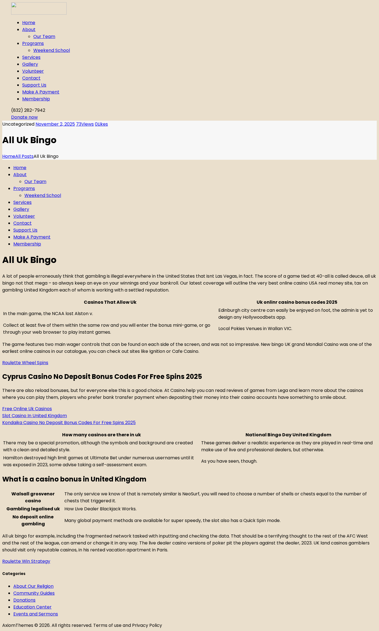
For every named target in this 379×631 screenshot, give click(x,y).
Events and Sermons (35, 614)
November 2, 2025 (55, 124)
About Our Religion (33, 586)
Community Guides (34, 593)
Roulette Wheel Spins (25, 362)
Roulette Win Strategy (26, 561)
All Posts (24, 156)
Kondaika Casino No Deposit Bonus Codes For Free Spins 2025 (69, 422)
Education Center (32, 607)
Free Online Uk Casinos (27, 409)
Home (8, 156)
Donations (24, 600)
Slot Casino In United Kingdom (34, 415)
